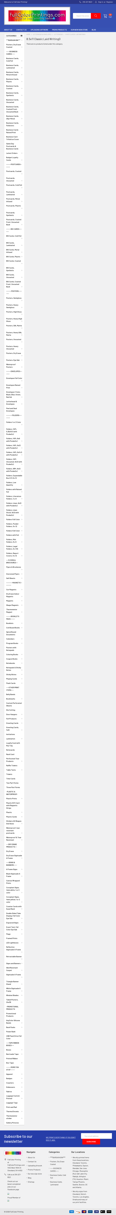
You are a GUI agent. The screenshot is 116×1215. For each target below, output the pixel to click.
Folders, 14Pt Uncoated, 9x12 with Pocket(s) (14, 461)
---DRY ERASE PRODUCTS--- (11, 845)
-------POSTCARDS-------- (14, 165)
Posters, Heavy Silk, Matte (14, 333)
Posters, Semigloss (14, 298)
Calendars (10, 639)
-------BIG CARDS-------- (14, 230)
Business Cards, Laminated (12, 66)
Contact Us (21, 30)
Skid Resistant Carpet (12, 969)
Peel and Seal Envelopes (11, 409)
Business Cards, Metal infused (12, 73)
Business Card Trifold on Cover (12, 138)
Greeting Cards (12, 723)
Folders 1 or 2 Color (13, 422)
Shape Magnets (12, 605)
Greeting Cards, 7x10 (12, 728)
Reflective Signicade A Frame (13, 948)
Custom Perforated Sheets (14, 704)
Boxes (8, 1050)
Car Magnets (11, 590)
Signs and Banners (13, 963)
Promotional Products (11, 1014)
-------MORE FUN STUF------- (12, 1068)
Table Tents (11, 770)
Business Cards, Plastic (12, 80)
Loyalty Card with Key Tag (13, 744)
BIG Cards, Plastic (13, 257)
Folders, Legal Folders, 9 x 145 (12, 547)
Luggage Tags (12, 1103)
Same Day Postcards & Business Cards (12, 146)
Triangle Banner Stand (12, 982)
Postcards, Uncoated (10, 179)
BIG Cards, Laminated (10, 244)
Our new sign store (79, 30)
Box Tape (10, 1063)
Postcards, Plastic (13, 206)
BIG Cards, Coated (13, 261)
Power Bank (10, 1032)
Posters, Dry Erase (13, 353)
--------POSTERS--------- (14, 292)
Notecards (10, 750)
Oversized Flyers (12, 574)
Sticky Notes (11, 674)
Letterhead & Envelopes (11, 402)
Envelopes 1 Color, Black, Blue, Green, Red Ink (13, 394)
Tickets (9, 774)
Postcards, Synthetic (10, 214)
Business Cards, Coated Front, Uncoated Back (12, 109)
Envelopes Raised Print (13, 386)
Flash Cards (11, 683)
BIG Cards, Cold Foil (13, 236)
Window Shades (12, 995)
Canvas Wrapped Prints (13, 882)
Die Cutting (10, 710)
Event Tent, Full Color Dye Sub (12, 928)
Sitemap (31, 1182)
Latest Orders (11, 153)
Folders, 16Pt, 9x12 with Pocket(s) (13, 470)
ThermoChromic (12, 1111)
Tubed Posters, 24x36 (12, 1001)
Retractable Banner (14, 956)
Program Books (12, 643)
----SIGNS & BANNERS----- (11, 863)
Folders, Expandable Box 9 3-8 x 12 (14, 477)
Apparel (9, 1074)
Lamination (10, 739)
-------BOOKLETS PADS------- (12, 617)
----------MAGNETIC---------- (14, 584)
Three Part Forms (13, 787)
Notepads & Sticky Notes (13, 669)
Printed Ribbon (12, 1058)
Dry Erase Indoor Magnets (12, 595)
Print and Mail (11, 1107)
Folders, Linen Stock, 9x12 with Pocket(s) (12, 512)
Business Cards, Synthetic (12, 94)
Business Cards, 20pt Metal (12, 117)
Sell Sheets (10, 578)
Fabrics (9, 1091)
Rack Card (10, 754)
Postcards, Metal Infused (13, 200)
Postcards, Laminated (10, 193)
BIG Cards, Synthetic (10, 269)
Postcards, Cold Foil (14, 185)
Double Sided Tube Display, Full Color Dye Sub (13, 915)
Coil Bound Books (13, 628)
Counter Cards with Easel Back (14, 907)
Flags (8, 934)
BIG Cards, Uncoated (10, 276)
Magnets (9, 601)
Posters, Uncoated (13, 339)
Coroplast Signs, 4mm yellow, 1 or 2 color (13, 899)
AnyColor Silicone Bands (13, 1021)
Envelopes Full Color (14, 378)
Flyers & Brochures (13, 567)
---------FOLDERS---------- (14, 416)
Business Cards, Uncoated (12, 101)
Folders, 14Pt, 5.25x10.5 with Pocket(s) (11, 431)
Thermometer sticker (11, 1117)
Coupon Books (11, 659)
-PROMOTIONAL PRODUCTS (12, 1008)
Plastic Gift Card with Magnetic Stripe (12, 805)
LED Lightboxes (12, 943)
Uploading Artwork (39, 30)
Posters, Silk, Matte (14, 326)
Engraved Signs (12, 923)
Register (109, 2)
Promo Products (59, 30)
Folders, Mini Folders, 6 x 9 (11, 540)
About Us (8, 30)
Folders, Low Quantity (11, 483)
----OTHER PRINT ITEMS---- (12, 688)
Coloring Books (12, 654)
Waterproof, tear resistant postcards (13, 830)
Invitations (10, 734)
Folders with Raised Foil (14, 490)
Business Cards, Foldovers (12, 124)
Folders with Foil (12, 535)
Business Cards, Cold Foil (12, 59)
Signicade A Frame (13, 975)
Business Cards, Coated (12, 87)
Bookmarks (10, 699)
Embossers (10, 1087)
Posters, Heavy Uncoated (12, 347)
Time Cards (10, 779)
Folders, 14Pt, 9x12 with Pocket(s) (13, 446)
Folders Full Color (13, 519)
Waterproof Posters (11, 365)
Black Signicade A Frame (13, 875)
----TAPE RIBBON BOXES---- (12, 1044)
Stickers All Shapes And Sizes (13, 822)
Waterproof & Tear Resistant (13, 838)
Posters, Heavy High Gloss (14, 320)
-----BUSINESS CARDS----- (11, 52)
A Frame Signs (11, 869)
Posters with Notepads (11, 649)
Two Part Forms (12, 783)
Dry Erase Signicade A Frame (14, 856)
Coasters (10, 1083)
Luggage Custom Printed (13, 1097)
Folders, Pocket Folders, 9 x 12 (12, 525)
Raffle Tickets (11, 765)
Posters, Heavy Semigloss (12, 306)
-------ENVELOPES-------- (14, 372)
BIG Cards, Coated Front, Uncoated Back (13, 284)
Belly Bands (10, 694)
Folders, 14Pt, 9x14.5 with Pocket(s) (14, 453)
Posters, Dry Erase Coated (13, 46)
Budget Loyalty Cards (12, 158)
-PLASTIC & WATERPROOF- (12, 793)
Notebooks (10, 663)
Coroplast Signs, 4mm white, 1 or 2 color (12, 890)
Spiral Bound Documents (11, 633)
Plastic (9, 812)
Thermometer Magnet (11, 610)
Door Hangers (11, 714)
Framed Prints (11, 938)
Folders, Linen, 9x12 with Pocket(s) (13, 504)
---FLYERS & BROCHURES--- (12, 561)
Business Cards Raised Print (12, 131)
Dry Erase (10, 851)
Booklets (9, 623)
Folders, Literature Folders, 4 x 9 (13, 497)
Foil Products (11, 719)
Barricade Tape (12, 1054)
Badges (9, 1078)
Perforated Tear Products (12, 760)
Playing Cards (11, 679)
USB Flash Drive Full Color (14, 1037)
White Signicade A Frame (13, 989)
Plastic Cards (11, 817)
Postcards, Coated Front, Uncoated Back (13, 222)
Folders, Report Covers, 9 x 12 (12, 554)
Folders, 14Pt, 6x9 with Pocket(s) (13, 439)
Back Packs (10, 1027)
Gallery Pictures (12, 1123)
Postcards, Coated (13, 171)
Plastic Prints (11, 798)
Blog (94, 30)
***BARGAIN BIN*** (13, 40)
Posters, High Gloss (14, 312)
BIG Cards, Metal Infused (12, 251)
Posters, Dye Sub (12, 360)
